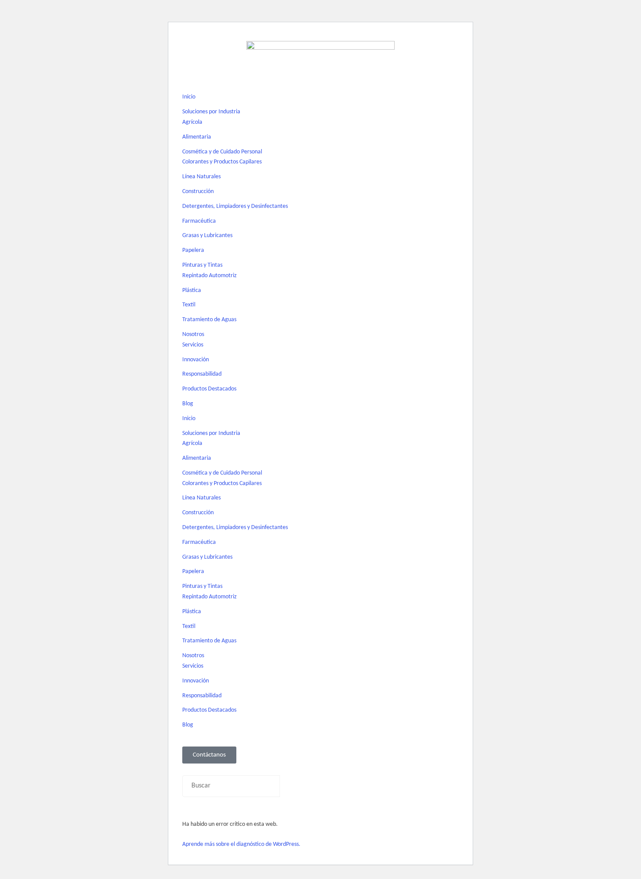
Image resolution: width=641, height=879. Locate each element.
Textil (188, 305)
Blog (187, 403)
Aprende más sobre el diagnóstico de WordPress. (241, 844)
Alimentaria (196, 137)
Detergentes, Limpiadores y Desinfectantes (235, 206)
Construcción (198, 191)
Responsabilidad (202, 374)
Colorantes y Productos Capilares (222, 162)
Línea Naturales (201, 176)
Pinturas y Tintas (202, 265)
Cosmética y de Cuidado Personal (222, 152)
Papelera (193, 250)
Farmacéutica (199, 221)
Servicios (192, 345)
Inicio (188, 97)
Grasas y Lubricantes (207, 235)
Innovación (195, 359)
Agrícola (192, 122)
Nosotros (193, 334)
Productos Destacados (209, 389)
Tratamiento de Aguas (209, 319)
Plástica (191, 290)
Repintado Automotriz (209, 275)
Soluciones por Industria (211, 112)
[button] (320, 769)
